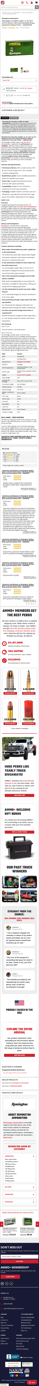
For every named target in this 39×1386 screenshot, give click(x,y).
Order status (5, 1338)
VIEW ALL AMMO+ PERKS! (19, 832)
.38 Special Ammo (10, 1173)
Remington (5, 226)
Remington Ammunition (20, 1083)
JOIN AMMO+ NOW (19, 795)
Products (22, 2)
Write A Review (25, 27)
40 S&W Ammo (9, 1166)
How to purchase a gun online (25, 1338)
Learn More (10, 1277)
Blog (2, 1317)
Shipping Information (28, 1325)
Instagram (2, 1283)
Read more (7, 1137)
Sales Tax (24, 1330)
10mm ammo (9, 1176)
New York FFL (20, 1346)
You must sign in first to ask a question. (15, 1073)
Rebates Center (26, 1323)
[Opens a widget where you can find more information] (32, 1382)
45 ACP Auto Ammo (24, 375)
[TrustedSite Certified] (27, 1364)
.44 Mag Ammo (9, 1181)
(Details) (29, 88)
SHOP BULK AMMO (19, 1055)
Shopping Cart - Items (36, 2)
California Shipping (22, 1349)
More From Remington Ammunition (17, 1213)
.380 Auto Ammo (10, 1164)
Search (37, 7)
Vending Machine (26, 1320)
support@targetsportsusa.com (14, 1308)
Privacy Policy (5, 1328)
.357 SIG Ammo (10, 1171)
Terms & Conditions (7, 1325)
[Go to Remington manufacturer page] (19, 1104)
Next (37, 1224)
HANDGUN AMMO (16, 1086)
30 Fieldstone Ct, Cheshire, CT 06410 (9, 1298)
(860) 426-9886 (27, 2)
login (4, 103)
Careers (3, 1330)
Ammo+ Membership (27, 1317)
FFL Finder (19, 1344)
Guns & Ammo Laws (22, 1341)
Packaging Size (7, 77)
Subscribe (19, 1261)
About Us (3, 1323)
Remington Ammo (23, 362)
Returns (3, 1341)
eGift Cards (4, 1344)
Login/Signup (31, 2)
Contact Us (4, 1320)
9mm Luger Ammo (11, 1159)
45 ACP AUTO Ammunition (28, 206)
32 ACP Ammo (9, 1178)
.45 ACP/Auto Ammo (11, 1161)
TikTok (11, 1283)
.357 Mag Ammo (10, 1169)
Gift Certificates (26, 1328)
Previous (1, 1224)
